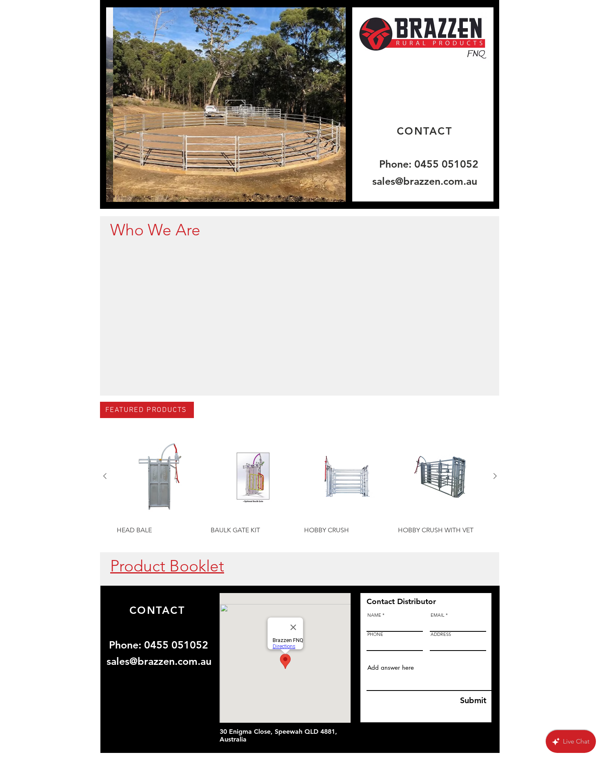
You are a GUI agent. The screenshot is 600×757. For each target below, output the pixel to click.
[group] (300, 488)
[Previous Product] (105, 476)
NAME (374, 615)
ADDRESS (441, 634)
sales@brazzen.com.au (424, 181)
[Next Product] (495, 476)
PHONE (375, 634)
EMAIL (437, 615)
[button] (226, 104)
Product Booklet (167, 565)
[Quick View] (159, 476)
